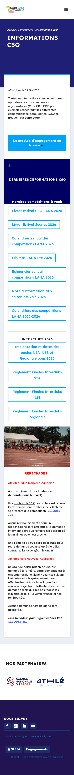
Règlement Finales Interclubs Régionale (37, 414)
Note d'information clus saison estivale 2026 (32, 294)
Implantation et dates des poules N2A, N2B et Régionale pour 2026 (37, 353)
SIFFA (15, 749)
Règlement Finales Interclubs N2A (37, 375)
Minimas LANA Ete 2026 (32, 258)
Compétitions (25, 29)
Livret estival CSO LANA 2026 (37, 211)
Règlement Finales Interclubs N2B (37, 394)
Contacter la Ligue (16, 736)
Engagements (37, 749)
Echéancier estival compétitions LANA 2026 (33, 274)
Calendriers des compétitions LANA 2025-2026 (36, 313)
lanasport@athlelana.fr (37, 550)
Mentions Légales (41, 736)
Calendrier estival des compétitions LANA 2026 (33, 241)
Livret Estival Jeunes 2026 (34, 224)
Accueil (11, 29)
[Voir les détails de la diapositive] (19, 681)
